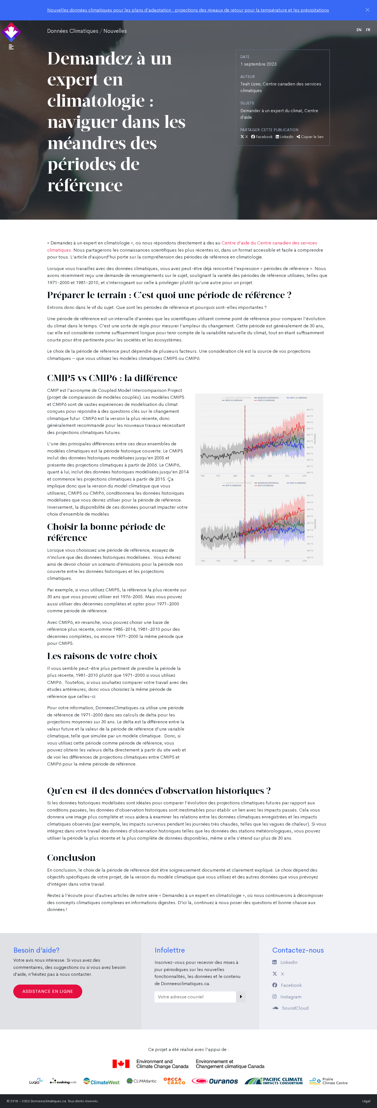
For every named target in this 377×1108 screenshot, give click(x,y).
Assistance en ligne (47, 991)
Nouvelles (115, 31)
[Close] (367, 10)
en (359, 29)
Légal (366, 1101)
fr (368, 29)
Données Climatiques (72, 31)
